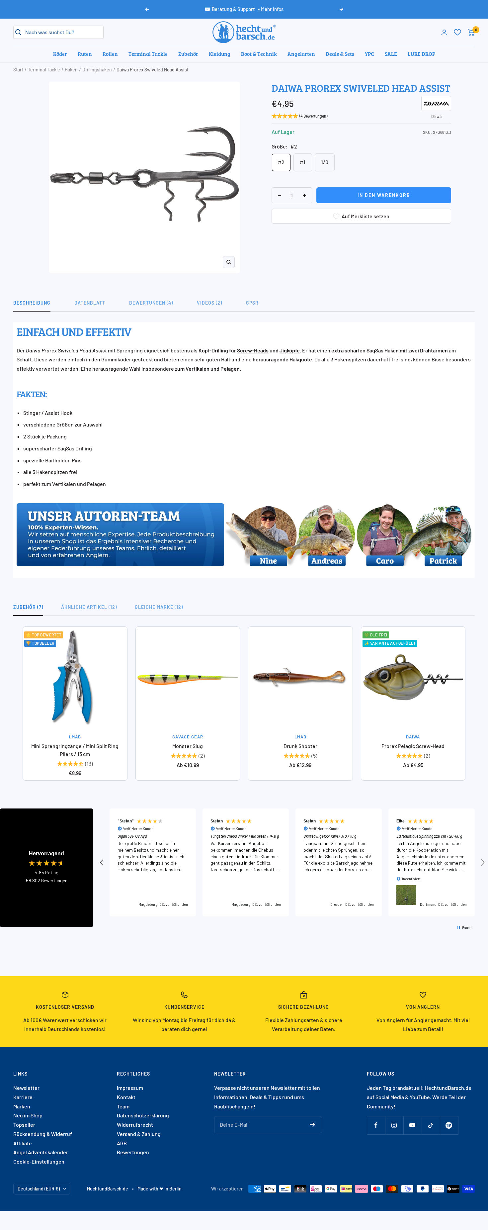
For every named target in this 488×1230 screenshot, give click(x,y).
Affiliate (22, 1143)
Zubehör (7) (28, 607)
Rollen (110, 53)
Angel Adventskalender (40, 1152)
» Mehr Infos (270, 9)
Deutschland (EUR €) (39, 1188)
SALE (391, 53)
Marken (21, 1106)
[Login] (444, 32)
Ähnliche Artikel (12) (89, 607)
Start (18, 69)
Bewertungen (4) (151, 303)
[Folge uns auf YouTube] (412, 1125)
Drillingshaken (97, 69)
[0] (457, 32)
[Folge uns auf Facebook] (376, 1125)
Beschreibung (31, 303)
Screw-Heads (253, 350)
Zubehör (188, 53)
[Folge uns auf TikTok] (431, 1125)
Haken (71, 69)
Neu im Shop (27, 1115)
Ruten (85, 53)
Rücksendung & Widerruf (42, 1134)
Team (123, 1106)
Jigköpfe (290, 350)
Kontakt (126, 1097)
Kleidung (219, 53)
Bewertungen (133, 1152)
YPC (369, 53)
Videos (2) (209, 303)
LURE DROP (421, 53)
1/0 (324, 162)
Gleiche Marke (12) (159, 607)
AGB (122, 1143)
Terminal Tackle (148, 53)
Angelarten (301, 53)
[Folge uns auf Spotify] (449, 1125)
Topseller (24, 1124)
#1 (302, 162)
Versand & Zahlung (139, 1134)
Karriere (23, 1097)
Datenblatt (89, 303)
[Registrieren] (312, 1124)
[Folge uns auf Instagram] (394, 1125)
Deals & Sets (340, 53)
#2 (281, 162)
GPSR (252, 303)
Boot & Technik (259, 53)
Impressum (130, 1088)
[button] (102, 863)
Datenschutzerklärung (143, 1115)
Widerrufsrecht (135, 1124)
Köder (60, 53)
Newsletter (26, 1088)
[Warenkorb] (471, 32)
